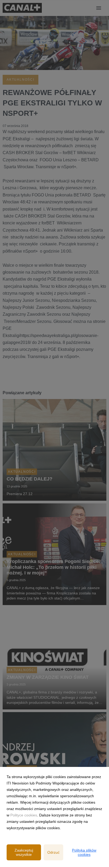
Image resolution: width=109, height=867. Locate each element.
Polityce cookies (23, 815)
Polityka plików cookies (84, 852)
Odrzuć (53, 852)
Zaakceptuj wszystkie (24, 852)
